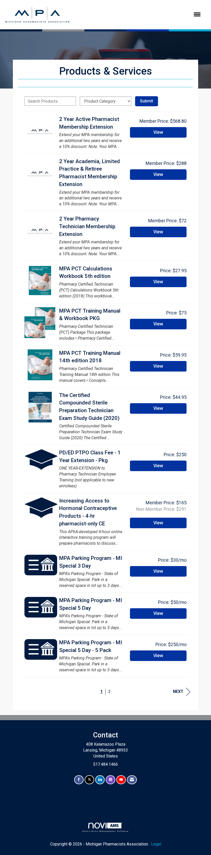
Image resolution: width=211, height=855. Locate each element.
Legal (156, 844)
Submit (146, 101)
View (158, 132)
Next (178, 691)
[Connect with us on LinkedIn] (100, 779)
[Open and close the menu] (138, 14)
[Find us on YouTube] (121, 779)
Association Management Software (105, 831)
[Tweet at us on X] (89, 779)
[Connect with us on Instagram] (110, 779)
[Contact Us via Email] (132, 779)
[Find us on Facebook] (79, 779)
